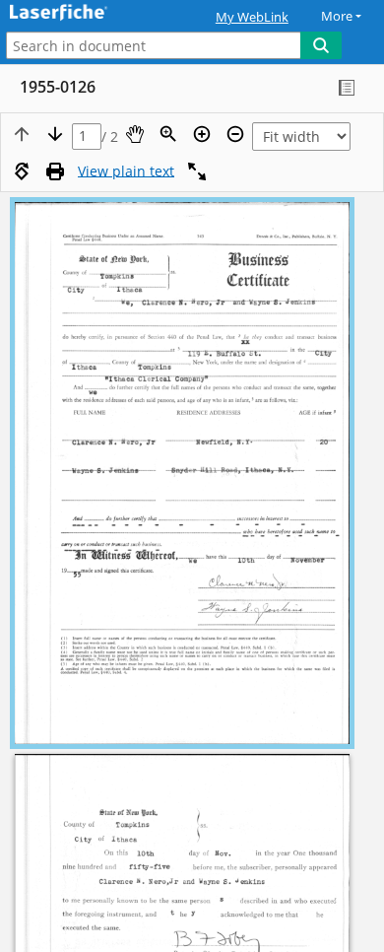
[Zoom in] (202, 134)
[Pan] (135, 134)
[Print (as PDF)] (55, 171)
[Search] (321, 45)
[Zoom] (168, 134)
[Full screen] (197, 171)
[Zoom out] (235, 134)
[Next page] (55, 134)
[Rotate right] (21, 171)
